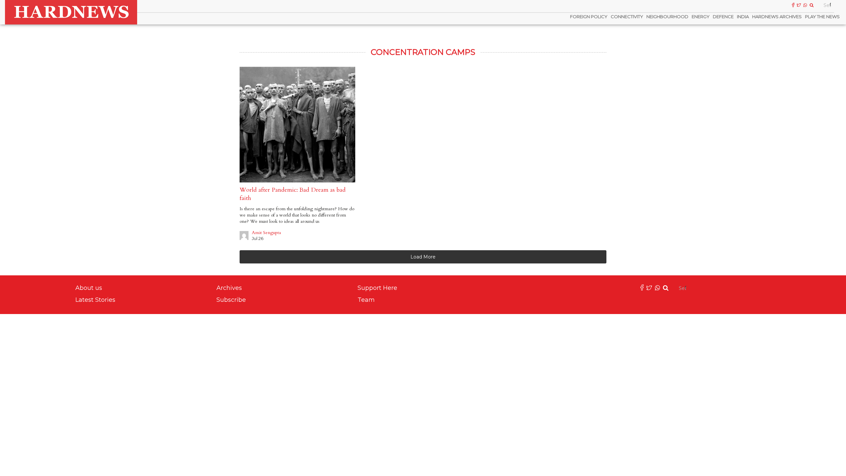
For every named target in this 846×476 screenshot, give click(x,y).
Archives (229, 288)
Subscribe (231, 299)
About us (88, 288)
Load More (423, 257)
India (743, 16)
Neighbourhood (667, 16)
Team (366, 299)
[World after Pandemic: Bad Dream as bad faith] (297, 124)
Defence (723, 16)
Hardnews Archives (777, 16)
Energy (701, 16)
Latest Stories (95, 299)
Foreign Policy (588, 16)
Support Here (377, 288)
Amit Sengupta (266, 232)
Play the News (822, 16)
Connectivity (627, 16)
